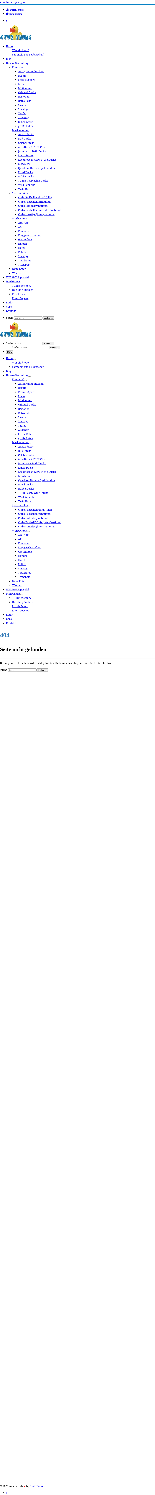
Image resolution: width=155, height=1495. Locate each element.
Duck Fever (36, 1486)
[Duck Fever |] (15, 39)
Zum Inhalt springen (12, 2)
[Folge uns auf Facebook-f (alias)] (9, 20)
